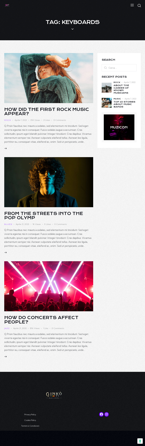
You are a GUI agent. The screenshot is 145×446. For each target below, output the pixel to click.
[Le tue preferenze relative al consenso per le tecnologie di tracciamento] (140, 441)
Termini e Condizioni (30, 426)
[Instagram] (106, 414)
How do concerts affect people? (41, 319)
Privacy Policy (30, 414)
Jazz (7, 328)
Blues (8, 224)
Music (117, 99)
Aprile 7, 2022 (21, 120)
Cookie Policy (30, 420)
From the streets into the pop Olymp (43, 215)
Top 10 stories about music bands (124, 104)
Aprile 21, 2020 (22, 224)
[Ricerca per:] (119, 67)
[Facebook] (101, 414)
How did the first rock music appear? (46, 111)
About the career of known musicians (121, 89)
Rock (7, 120)
